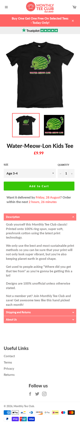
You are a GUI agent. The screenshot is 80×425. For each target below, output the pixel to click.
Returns (9, 375)
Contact (9, 356)
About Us (11, 319)
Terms (8, 362)
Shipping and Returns (18, 312)
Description (13, 217)
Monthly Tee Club (24, 406)
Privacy (9, 368)
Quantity (63, 165)
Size (6, 164)
